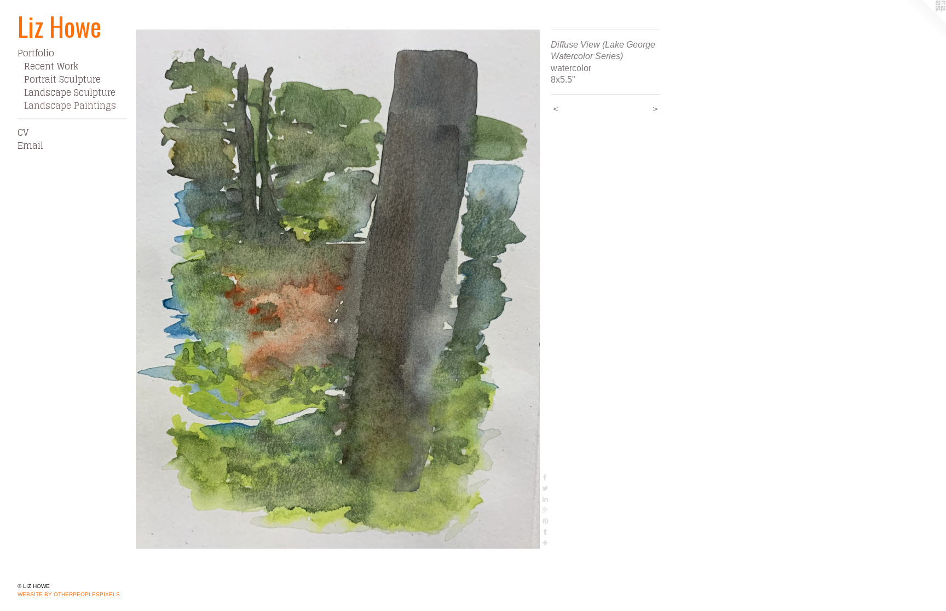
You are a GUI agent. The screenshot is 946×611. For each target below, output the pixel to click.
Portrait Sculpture (62, 79)
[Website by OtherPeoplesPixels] (924, 22)
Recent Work (51, 66)
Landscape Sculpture (70, 92)
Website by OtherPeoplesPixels (69, 594)
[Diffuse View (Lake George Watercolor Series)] (338, 289)
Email (30, 145)
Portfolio (36, 53)
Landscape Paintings (70, 105)
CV (23, 132)
